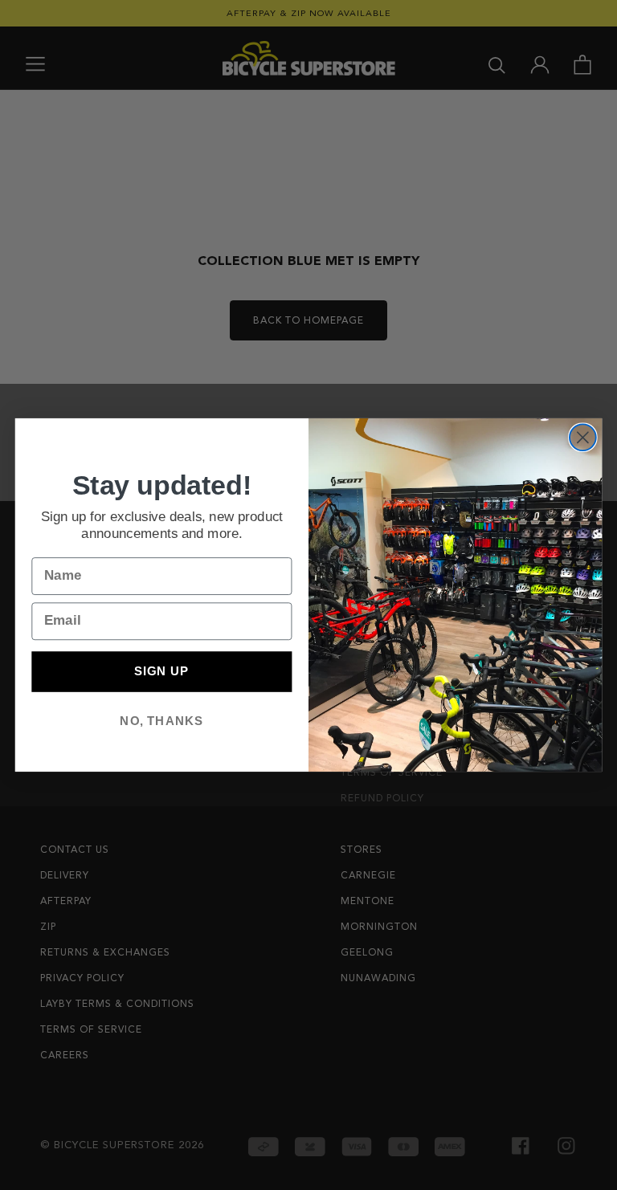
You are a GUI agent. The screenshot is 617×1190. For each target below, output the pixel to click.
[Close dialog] (583, 437)
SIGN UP (161, 671)
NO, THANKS (161, 720)
